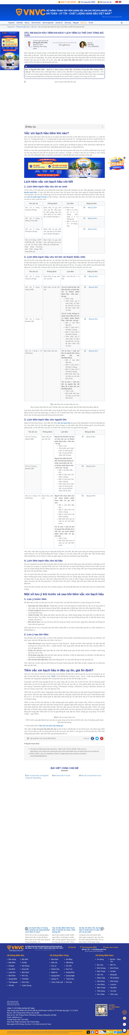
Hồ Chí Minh (114, 978)
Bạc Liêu (100, 965)
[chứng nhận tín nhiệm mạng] (102, 1032)
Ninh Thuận (101, 988)
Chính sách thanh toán (13, 1005)
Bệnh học (84, 23)
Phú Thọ (25, 976)
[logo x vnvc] (88, 1032)
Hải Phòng (25, 966)
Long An (113, 984)
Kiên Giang (114, 981)
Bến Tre (113, 965)
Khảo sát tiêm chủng (12, 1003)
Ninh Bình (12, 976)
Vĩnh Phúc (25, 982)
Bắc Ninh (25, 959)
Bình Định (54, 959)
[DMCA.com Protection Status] (109, 1032)
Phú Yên (69, 982)
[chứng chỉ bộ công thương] (117, 1032)
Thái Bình (25, 979)
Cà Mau (113, 971)
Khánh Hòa (55, 969)
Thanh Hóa (70, 979)
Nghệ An (54, 972)
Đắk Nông (69, 963)
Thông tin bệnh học (23, 27)
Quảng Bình (70, 972)
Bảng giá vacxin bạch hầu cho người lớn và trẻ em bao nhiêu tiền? (91, 930)
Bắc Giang (12, 959)
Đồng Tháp (101, 978)
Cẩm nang (67, 23)
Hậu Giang (101, 981)
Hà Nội (24, 963)
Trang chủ (11, 23)
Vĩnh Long (114, 994)
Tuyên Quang (26, 985)
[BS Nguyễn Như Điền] (29, 44)
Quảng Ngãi (70, 976)
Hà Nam (11, 966)
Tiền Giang (101, 991)
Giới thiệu (20, 23)
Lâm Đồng (101, 984)
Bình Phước (114, 968)
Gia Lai (53, 966)
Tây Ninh (113, 988)
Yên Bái (11, 985)
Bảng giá (76, 23)
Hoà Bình (12, 969)
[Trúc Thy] (83, 44)
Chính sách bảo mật (12, 1001)
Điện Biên (12, 963)
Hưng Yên (25, 969)
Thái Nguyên (13, 982)
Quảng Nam (55, 976)
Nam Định (25, 972)
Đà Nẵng (69, 959)
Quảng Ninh (13, 979)
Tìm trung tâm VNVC (89, 947)
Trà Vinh (113, 991)
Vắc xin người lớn (48, 23)
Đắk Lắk (54, 963)
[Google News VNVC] (64, 44)
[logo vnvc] (30, 12)
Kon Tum (69, 969)
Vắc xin (33, 27)
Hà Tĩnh (69, 966)
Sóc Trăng (100, 994)
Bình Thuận (101, 971)
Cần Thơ (100, 975)
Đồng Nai (113, 975)
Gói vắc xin (59, 23)
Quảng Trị (54, 979)
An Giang (100, 959)
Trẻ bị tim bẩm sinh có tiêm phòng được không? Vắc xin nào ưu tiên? (37, 930)
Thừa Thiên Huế (57, 982)
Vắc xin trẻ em (36, 23)
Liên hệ (73, 947)
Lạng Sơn (12, 972)
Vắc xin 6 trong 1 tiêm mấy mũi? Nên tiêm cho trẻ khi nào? (63, 930)
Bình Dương (101, 968)
